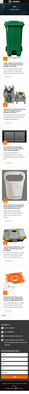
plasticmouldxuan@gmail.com (13, 336)
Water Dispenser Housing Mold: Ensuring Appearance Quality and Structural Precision (14, 207)
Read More (8, 77)
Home (13, 9)
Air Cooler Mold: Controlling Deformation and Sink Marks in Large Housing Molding (14, 149)
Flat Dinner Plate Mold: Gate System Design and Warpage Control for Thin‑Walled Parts (13, 299)
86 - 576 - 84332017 (9, 328)
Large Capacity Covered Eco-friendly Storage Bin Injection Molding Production (13, 65)
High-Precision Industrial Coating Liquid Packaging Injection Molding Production (14, 111)
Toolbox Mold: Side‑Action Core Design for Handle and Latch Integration (14, 249)
